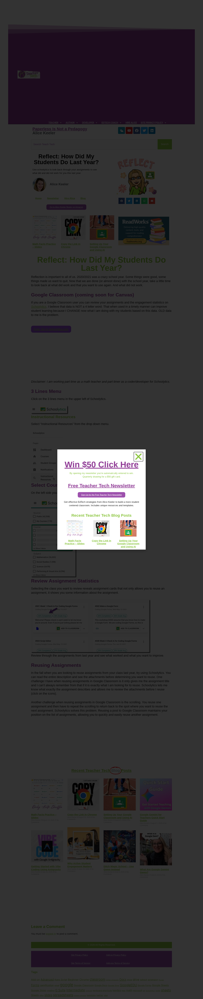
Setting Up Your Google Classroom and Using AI (128, 543)
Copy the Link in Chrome (101, 542)
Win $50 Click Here (102, 464)
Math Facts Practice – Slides (75, 542)
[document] (101, 499)
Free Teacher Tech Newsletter (101, 485)
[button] (138, 456)
